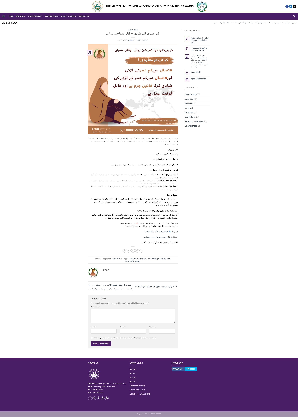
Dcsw (63, 16)
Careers (72, 16)
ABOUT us (20, 16)
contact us (83, 16)
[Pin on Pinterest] (137, 251)
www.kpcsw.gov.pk (127, 223)
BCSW (132, 382)
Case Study (196, 72)
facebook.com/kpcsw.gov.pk (156, 232)
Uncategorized (191, 126)
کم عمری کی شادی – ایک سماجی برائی (199, 49)
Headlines (189, 112)
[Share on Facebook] (124, 251)
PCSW (132, 374)
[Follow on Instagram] (94, 398)
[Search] (294, 16)
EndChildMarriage (153, 259)
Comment (95, 307)
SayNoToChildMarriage (132, 261)
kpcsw (145, 40)
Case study (189, 99)
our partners (34, 16)
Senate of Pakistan (137, 390)
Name (93, 327)
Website (152, 327)
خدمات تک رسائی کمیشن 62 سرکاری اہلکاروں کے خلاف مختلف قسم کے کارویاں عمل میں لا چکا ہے (200, 61)
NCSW (133, 369)
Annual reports (191, 94)
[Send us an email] (294, 6)
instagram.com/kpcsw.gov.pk (155, 237)
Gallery (188, 108)
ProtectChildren (165, 259)
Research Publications (194, 121)
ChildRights (132, 259)
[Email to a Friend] (133, 251)
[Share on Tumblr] (141, 251)
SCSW (132, 378)
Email (122, 327)
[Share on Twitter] (129, 251)
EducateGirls (141, 259)
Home (11, 16)
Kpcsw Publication (198, 79)
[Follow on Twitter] (290, 6)
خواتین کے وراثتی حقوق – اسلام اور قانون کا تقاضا (154, 286)
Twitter (191, 369)
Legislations (51, 16)
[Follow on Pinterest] (107, 398)
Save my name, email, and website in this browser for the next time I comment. (125, 338)
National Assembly (137, 386)
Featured (188, 103)
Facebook (177, 369)
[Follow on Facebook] (287, 6)
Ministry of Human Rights (140, 394)
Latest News (133, 30)
